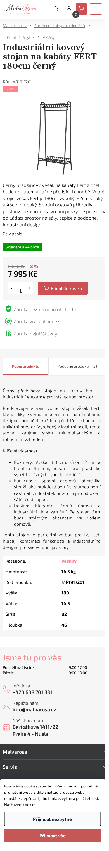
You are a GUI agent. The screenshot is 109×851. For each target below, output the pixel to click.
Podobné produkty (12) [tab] (77, 366)
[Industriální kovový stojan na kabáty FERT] (54, 136)
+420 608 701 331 (32, 692)
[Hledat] (56, 9)
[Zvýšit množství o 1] (29, 288)
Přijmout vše (52, 835)
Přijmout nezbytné (52, 819)
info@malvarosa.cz (34, 709)
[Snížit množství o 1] (11, 288)
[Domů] (16, 25)
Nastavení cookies (20, 804)
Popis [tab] (17, 366)
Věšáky (69, 560)
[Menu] (96, 9)
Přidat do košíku (63, 288)
